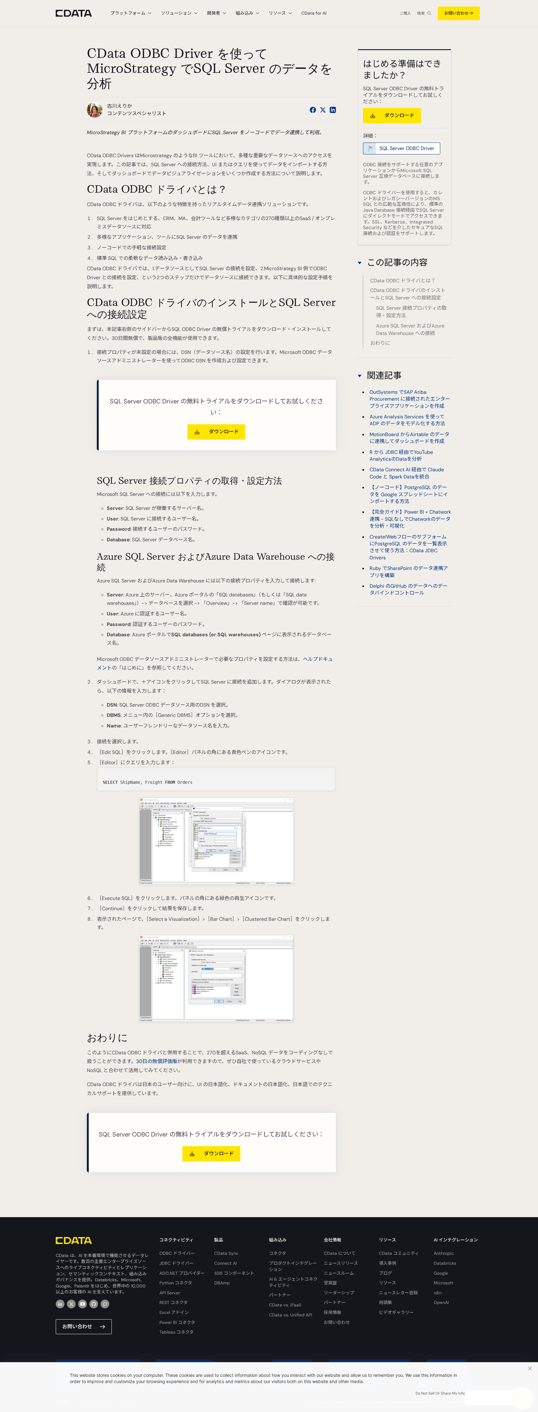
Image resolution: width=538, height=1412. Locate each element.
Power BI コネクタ (177, 1322)
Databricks (445, 1263)
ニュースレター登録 (398, 1293)
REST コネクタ (173, 1302)
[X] (71, 1304)
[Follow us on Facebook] (313, 110)
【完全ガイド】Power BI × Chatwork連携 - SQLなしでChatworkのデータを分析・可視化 (410, 519)
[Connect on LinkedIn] (333, 110)
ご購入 (405, 13)
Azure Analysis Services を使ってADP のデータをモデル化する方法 (407, 420)
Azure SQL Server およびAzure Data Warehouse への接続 (410, 329)
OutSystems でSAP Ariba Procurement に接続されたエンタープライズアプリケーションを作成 (410, 399)
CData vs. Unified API (290, 1315)
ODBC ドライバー (177, 1253)
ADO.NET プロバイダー (182, 1273)
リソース (387, 1283)
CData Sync (226, 1253)
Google (441, 1273)
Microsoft (443, 1283)
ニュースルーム (339, 1273)
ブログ (385, 1273)
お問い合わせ (456, 13)
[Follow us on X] (323, 110)
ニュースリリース (341, 1263)
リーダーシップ (339, 1293)
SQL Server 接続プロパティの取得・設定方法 (411, 312)
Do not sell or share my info (440, 1393)
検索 (421, 13)
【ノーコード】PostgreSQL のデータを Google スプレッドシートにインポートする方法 (409, 494)
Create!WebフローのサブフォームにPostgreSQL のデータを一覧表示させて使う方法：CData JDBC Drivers (408, 547)
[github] (93, 1304)
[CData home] (78, 13)
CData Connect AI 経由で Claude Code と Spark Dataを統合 (407, 473)
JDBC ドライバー (176, 1263)
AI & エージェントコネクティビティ (293, 1282)
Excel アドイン (174, 1312)
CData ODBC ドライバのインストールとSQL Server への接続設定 (408, 294)
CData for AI (313, 13)
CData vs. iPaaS (285, 1305)
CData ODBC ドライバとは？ (403, 280)
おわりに (380, 343)
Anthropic (444, 1253)
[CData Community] (105, 1304)
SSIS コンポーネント (234, 1273)
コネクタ (277, 1253)
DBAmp (222, 1283)
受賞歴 (330, 1283)
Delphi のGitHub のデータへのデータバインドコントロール (409, 589)
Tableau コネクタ (176, 1332)
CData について (340, 1253)
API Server (169, 1293)
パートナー (280, 1295)
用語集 (385, 1302)
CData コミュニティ (399, 1253)
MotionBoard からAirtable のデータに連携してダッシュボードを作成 (410, 438)
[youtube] (82, 1304)
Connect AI (225, 1263)
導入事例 (387, 1263)
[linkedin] (60, 1304)
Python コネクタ (175, 1283)
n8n (437, 1293)
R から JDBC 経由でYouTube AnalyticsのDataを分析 (401, 455)
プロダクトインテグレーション (293, 1266)
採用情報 (332, 1312)
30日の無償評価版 (156, 1061)
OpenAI (441, 1302)
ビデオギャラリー (396, 1312)
